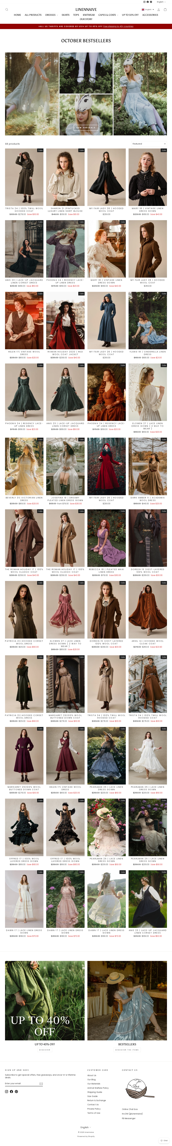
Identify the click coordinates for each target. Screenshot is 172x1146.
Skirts (66, 14)
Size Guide (92, 1096)
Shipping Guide (94, 1092)
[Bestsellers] (127, 1000)
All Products (33, 14)
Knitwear (89, 14)
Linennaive (86, 9)
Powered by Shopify (86, 1136)
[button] (147, 9)
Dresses (50, 14)
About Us (91, 1075)
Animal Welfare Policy (98, 1088)
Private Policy (93, 1109)
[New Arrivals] (86, 93)
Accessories (150, 14)
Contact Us (93, 1104)
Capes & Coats (107, 14)
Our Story (86, 19)
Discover (44, 1050)
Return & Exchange (96, 1100)
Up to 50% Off (130, 14)
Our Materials (93, 1083)
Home (17, 14)
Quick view (24, 203)
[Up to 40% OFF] (45, 1000)
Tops (76, 14)
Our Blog (91, 1079)
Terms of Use (93, 1113)
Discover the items (127, 1050)
